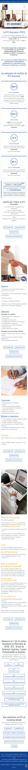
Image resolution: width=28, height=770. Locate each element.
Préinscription (13, 1)
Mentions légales (5, 764)
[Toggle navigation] (24, 6)
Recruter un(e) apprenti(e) (5, 1)
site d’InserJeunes (15, 190)
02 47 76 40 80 (23, 1)
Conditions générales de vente (19, 764)
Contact (18, 1)
